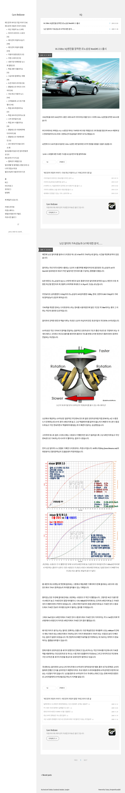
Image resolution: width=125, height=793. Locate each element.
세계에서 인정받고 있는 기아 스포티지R (56, 193)
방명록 (7, 193)
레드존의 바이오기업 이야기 (16, 23)
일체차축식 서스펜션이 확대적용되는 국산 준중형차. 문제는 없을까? (66, 704)
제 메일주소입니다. (11, 200)
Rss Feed (43, 789)
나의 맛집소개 (11, 168)
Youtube (61, 789)
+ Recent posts (46, 775)
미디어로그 (9, 186)
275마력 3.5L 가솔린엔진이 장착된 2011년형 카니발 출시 (62, 186)
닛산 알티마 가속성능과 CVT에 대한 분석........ (59, 29)
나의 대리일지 (14, 119)
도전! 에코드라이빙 (16, 83)
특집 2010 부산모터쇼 (16, 115)
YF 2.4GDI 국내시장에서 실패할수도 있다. (57, 708)
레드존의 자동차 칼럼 (69, 699)
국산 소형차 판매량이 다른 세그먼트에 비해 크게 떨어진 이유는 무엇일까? (67, 719)
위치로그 (8, 189)
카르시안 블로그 (10, 217)
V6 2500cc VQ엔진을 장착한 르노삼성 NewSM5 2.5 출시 (61, 23)
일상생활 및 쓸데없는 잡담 (16, 165)
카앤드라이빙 (9, 207)
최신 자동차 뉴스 (16, 29)
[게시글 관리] (53, 162)
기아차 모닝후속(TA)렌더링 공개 (54, 182)
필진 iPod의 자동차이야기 (15, 172)
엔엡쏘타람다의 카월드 (13, 214)
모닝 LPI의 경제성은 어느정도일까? (55, 715)
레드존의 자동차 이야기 (15, 26)
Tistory (107, 789)
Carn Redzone (18, 14)
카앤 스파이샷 (14, 58)
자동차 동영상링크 (16, 54)
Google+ (67, 789)
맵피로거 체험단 (15, 161)
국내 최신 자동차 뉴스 (69, 173)
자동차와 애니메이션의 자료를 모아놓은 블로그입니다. (65, 207)
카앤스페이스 (9, 210)
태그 (6, 182)
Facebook (56, 789)
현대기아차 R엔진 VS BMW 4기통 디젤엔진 (57, 711)
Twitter (51, 789)
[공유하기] (50, 162)
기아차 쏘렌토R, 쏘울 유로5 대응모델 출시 (57, 189)
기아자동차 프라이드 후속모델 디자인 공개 (57, 178)
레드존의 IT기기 (12, 158)
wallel (118, 789)
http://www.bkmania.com (108, 448)
